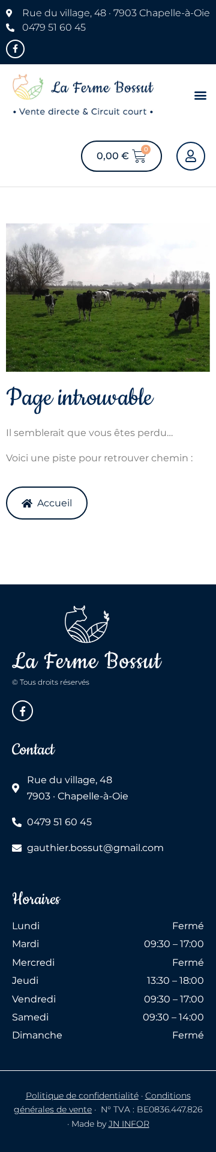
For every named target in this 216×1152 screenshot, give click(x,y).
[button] (200, 95)
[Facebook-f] (15, 49)
